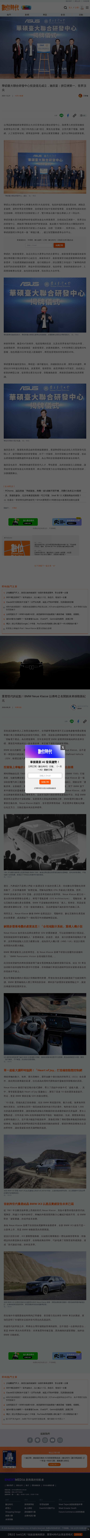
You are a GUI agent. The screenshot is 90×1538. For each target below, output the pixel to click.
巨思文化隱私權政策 (49, 788)
